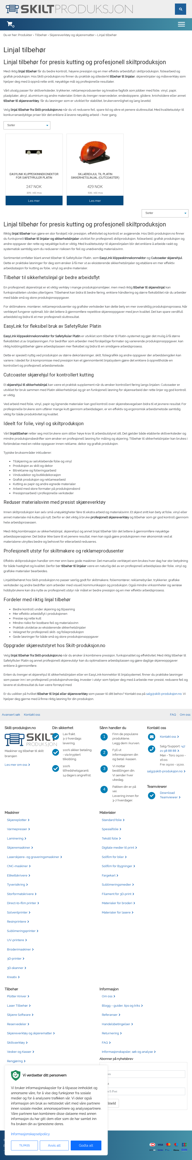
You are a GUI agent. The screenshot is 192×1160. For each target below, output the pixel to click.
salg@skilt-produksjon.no (164, 694)
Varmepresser (17, 829)
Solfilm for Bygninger (117, 866)
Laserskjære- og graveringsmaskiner (33, 857)
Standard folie (112, 820)
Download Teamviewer (169, 795)
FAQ (173, 714)
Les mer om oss (16, 764)
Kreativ (12, 977)
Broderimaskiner (19, 949)
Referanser (110, 1014)
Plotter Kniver (16, 996)
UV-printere (15, 940)
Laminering (15, 838)
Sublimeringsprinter (21, 931)
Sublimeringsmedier (116, 884)
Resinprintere (16, 921)
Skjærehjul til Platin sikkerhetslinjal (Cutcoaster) (95, 176)
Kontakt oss (32, 714)
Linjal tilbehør (107, 35)
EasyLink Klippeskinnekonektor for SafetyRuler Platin (34, 176)
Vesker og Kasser (19, 1051)
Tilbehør (41, 35)
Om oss (185, 714)
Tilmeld (110, 1103)
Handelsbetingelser (116, 1024)
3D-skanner (15, 968)
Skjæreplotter (17, 820)
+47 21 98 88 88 (172, 748)
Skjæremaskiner (18, 847)
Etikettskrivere (17, 875)
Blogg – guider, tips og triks (121, 1005)
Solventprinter (17, 912)
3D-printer (14, 958)
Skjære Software (19, 1014)
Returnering (110, 1033)
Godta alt (86, 1145)
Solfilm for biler (113, 857)
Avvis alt (54, 1145)
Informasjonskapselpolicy (30, 1134)
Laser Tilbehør (17, 1005)
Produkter (25, 35)
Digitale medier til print (118, 847)
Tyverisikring (16, 884)
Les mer (34, 201)
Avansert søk (11, 714)
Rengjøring (15, 1061)
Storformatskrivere (20, 894)
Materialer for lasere (116, 912)
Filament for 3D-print (116, 894)
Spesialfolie (110, 829)
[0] (9, 24)
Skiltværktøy (16, 1042)
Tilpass (24, 1145)
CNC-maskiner (17, 866)
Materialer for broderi (117, 903)
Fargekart (108, 875)
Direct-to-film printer (21, 903)
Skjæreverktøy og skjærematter (72, 35)
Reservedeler (16, 1024)
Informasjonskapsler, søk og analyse (127, 1051)
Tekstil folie (110, 838)
